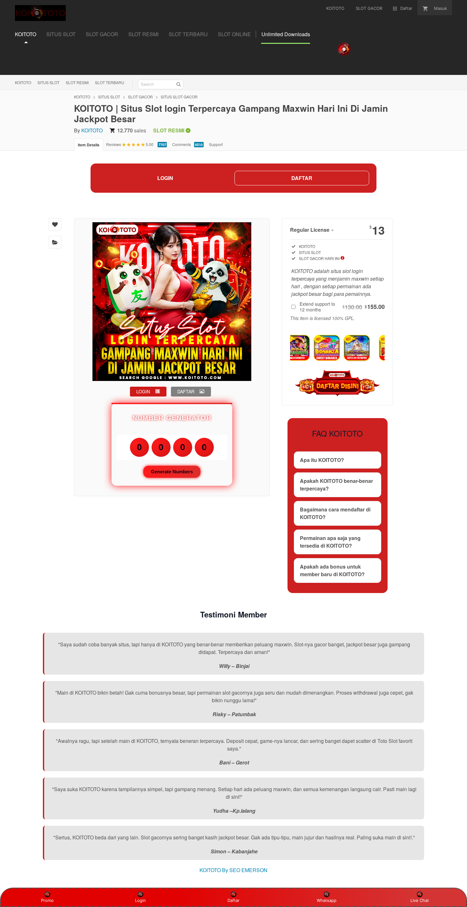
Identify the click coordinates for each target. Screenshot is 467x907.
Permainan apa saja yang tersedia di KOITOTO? (330, 541)
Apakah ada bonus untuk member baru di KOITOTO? (332, 570)
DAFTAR (301, 178)
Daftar (233, 900)
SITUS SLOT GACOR (179, 96)
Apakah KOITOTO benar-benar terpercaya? (336, 484)
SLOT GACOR (140, 96)
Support (216, 144)
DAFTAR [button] (185, 391)
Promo (47, 900)
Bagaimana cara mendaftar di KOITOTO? (335, 513)
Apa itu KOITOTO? (322, 460)
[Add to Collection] (55, 242)
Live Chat (419, 900)
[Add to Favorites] (55, 224)
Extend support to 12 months (342, 306)
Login (140, 900)
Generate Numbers (172, 471)
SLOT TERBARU (109, 82)
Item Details (88, 145)
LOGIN (165, 178)
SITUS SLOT (48, 82)
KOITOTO (23, 82)
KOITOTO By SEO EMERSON (233, 870)
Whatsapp (326, 900)
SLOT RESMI (77, 82)
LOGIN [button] (143, 391)
